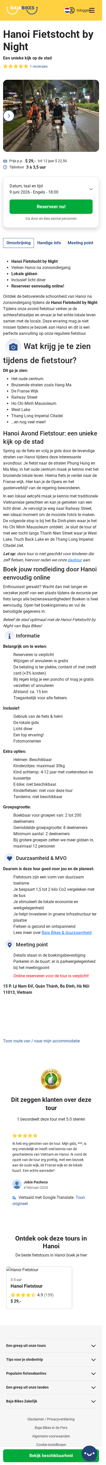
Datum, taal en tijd (26, 186)
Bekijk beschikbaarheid (51, 1455)
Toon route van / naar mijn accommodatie (41, 1041)
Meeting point (80, 242)
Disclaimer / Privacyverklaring (51, 1419)
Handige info (49, 242)
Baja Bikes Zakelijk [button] (21, 1401)
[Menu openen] (92, 10)
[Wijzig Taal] (67, 10)
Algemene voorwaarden (51, 1436)
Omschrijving (18, 242)
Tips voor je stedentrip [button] (24, 1359)
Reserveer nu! (51, 206)
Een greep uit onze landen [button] (27, 1387)
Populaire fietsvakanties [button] (26, 1373)
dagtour (75, 559)
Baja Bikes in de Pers (51, 1428)
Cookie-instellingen (51, 1445)
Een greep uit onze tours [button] (26, 1346)
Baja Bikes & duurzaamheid (67, 932)
